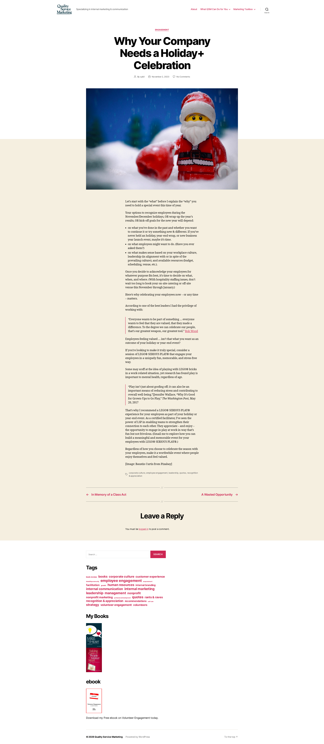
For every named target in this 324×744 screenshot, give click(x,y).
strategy (92, 605)
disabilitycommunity (92, 581)
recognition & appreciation (104, 601)
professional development (122, 598)
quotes (182, 473)
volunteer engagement (116, 605)
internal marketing (139, 589)
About (194, 9)
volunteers (140, 605)
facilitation (93, 585)
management (115, 593)
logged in (143, 529)
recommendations (136, 601)
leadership (173, 473)
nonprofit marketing (99, 597)
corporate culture (137, 473)
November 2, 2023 (160, 76)
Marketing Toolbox (243, 9)
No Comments (183, 76)
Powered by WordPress (138, 737)
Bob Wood (191, 331)
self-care (150, 601)
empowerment (147, 581)
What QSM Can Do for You (214, 9)
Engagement (162, 30)
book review (91, 577)
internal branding (145, 585)
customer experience (150, 576)
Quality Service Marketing (109, 737)
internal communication (104, 589)
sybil (142, 76)
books (103, 576)
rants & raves (154, 597)
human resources (121, 585)
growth (103, 585)
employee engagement (157, 473)
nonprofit (134, 593)
